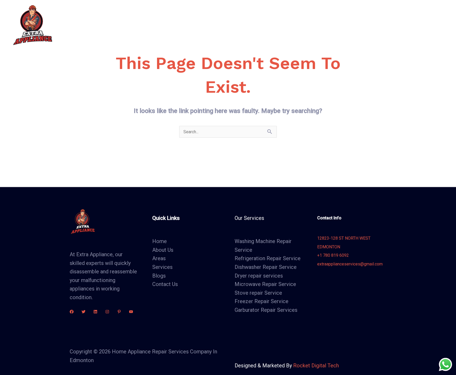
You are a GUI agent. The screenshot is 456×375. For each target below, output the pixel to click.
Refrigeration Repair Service (268, 258)
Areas (248, 25)
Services (217, 25)
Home (164, 25)
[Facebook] (72, 312)
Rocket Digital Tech (316, 365)
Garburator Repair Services (266, 310)
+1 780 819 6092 (333, 255)
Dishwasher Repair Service (266, 267)
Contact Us (303, 25)
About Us (189, 25)
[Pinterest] (119, 312)
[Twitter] (84, 312)
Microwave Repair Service (265, 284)
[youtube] (131, 312)
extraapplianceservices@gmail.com (350, 264)
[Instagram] (107, 312)
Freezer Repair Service (261, 301)
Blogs (275, 25)
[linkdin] (95, 312)
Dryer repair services (259, 276)
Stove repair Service (258, 293)
